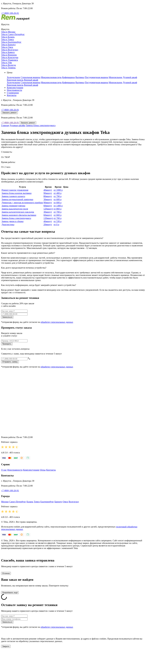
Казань (30, 501)
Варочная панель (15, 80)
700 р (57, 212)
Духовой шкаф (130, 77)
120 (48, 209)
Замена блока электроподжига (40, 125)
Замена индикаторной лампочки (17, 199)
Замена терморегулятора (13, 205)
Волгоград (74, 501)
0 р (56, 224)
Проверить (6, 344)
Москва (5, 501)
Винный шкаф (31, 80)
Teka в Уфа (6, 62)
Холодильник (13, 77)
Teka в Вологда (8, 65)
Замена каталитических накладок (18, 212)
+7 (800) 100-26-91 (10, 13)
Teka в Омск (7, 47)
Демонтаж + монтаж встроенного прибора (22, 202)
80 (47, 196)
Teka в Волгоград (9, 50)
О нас (4, 470)
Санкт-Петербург (17, 501)
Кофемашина (68, 77)
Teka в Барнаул (8, 44)
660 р (57, 215)
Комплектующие (15, 87)
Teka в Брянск (8, 52)
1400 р (58, 205)
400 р (57, 193)
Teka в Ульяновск (9, 60)
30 (47, 199)
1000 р (58, 190)
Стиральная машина (30, 77)
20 (47, 224)
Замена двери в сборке (13, 221)
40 (47, 190)
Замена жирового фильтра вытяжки (19, 215)
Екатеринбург (47, 501)
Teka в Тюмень (8, 67)
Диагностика (8, 224)
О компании (13, 92)
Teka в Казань (8, 37)
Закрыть (5, 646)
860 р (57, 209)
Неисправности (14, 90)
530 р (57, 221)
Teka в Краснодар (9, 57)
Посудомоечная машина (96, 77)
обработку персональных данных (57, 322)
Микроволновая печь (51, 77)
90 (47, 193)
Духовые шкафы (17, 125)
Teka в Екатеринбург (11, 42)
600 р (57, 199)
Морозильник (115, 77)
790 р (57, 196)
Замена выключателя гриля (15, 209)
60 (47, 205)
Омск (65, 501)
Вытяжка (79, 77)
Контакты (11, 95)
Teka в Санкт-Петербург (13, 34)
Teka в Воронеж (9, 55)
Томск (37, 501)
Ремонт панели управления (15, 190)
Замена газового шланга (13, 196)
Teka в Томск (7, 39)
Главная (5, 125)
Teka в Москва (8, 32)
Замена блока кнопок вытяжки (17, 193)
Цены (43, 470)
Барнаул (58, 501)
